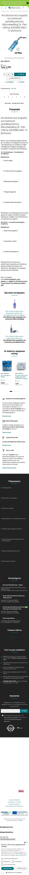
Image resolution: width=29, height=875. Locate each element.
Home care (12, 11)
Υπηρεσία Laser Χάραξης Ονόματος (12, 529)
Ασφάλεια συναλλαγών (14, 804)
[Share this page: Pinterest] (12, 97)
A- (1, 837)
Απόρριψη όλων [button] (21, 868)
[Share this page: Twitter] (8, 97)
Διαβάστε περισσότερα (20, 855)
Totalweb (20, 820)
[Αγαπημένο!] (11, 366)
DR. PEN (13, 88)
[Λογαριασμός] (23, 7)
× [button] (27, 842)
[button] (11, 391)
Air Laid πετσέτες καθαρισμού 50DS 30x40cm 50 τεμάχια (21, 377)
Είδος (7, 11)
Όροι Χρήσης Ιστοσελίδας (14, 802)
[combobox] (25, 842)
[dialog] (14, 857)
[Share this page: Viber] (20, 97)
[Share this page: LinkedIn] (16, 97)
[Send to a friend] (24, 97)
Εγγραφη (24, 711)
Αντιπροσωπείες (7, 488)
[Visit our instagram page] (14, 637)
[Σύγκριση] (11, 369)
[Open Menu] (2, 7)
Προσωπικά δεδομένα (14, 800)
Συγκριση (21, 82)
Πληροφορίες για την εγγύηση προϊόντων (14, 518)
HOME (3, 11)
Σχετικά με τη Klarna (7, 508)
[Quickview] (11, 362)
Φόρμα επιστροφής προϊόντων (11, 551)
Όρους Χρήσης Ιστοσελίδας (11, 717)
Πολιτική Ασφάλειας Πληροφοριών (14, 806)
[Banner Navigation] (26, 375)
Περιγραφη (8, 103)
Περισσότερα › (6, 416)
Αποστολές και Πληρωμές (9, 498)
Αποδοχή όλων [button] (7, 868)
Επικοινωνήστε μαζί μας (8, 561)
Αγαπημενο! (10, 82)
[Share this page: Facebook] (4, 97)
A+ (4, 837)
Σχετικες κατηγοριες (18, 103)
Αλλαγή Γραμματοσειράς (8, 839)
